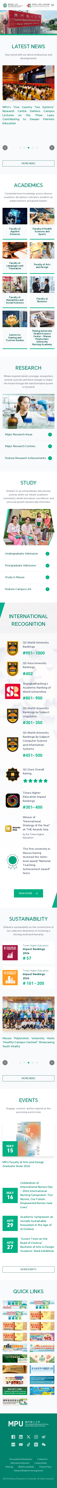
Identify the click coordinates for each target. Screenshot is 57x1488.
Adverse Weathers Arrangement (28, 1471)
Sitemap (9, 1467)
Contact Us (42, 1459)
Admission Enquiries (19, 1463)
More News (28, 163)
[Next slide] (51, 147)
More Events (29, 1269)
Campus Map (40, 1463)
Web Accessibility (26, 1467)
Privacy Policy (45, 1467)
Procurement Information (21, 1459)
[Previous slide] (5, 147)
